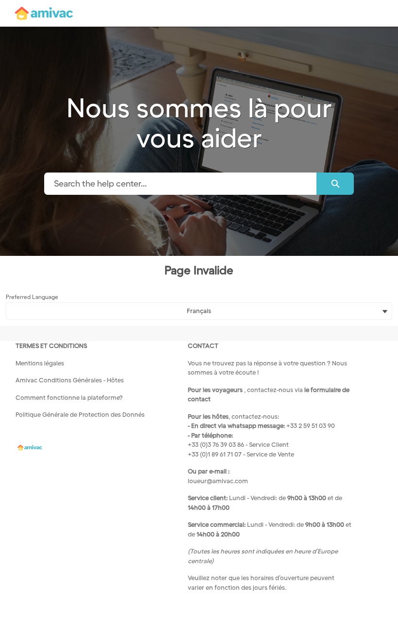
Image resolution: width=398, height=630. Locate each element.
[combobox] (180, 184)
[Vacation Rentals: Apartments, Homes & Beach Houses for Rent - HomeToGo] (30, 447)
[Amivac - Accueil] (44, 13)
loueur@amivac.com (218, 481)
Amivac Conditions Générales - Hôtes (70, 380)
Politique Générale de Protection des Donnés (80, 414)
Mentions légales (40, 363)
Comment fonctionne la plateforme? (69, 397)
